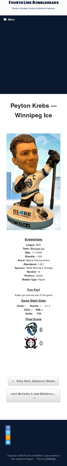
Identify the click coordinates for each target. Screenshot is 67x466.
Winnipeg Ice (37, 248)
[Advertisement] (33, 58)
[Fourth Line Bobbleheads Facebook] (8, 427)
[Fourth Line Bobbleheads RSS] (8, 437)
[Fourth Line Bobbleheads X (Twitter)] (8, 432)
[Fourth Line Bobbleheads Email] (8, 442)
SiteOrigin (51, 458)
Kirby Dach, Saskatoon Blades (33, 381)
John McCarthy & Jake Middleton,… (33, 395)
